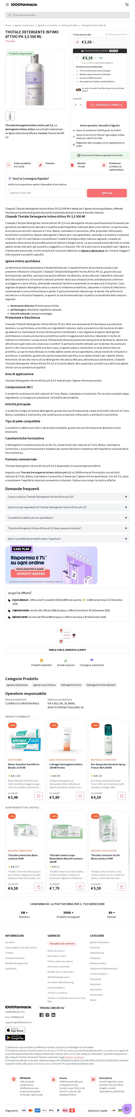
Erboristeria (96, 989)
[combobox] (67, 15)
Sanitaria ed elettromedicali (103, 968)
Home (8, 25)
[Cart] (127, 5)
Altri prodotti (96, 995)
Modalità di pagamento (16, 963)
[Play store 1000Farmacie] (18, 1038)
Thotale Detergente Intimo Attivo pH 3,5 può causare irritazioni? (44, 528)
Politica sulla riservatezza (60, 961)
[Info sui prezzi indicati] (93, 42)
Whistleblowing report (58, 977)
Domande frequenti (14, 958)
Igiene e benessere (24, 25)
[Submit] (10, 15)
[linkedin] (53, 1015)
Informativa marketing (58, 966)
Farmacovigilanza (56, 987)
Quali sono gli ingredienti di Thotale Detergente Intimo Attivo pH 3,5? (47, 507)
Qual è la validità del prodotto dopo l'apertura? (34, 539)
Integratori (95, 958)
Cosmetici (95, 947)
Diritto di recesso (56, 951)
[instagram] (47, 1015)
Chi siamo (10, 942)
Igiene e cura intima (47, 25)
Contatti (9, 953)
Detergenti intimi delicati (94, 25)
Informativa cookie (57, 956)
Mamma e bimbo (98, 963)
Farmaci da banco (98, 974)
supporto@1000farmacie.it (18, 1022)
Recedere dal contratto (62, 943)
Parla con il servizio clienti (67, 650)
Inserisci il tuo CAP (20, 193)
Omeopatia (95, 979)
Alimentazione (97, 953)
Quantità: (77, 98)
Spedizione (10, 968)
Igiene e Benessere (92, 251)
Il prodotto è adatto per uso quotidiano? (30, 518)
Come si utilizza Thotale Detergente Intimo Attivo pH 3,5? (41, 497)
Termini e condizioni (57, 993)
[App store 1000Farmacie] (18, 1030)
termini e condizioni (74, 1057)
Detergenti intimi (69, 25)
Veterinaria (95, 984)
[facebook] (41, 1015)
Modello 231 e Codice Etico (61, 972)
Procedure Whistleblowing (61, 982)
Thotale (10, 41)
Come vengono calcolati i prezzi (21, 947)
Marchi (93, 1000)
